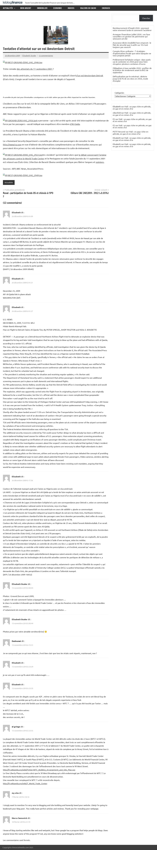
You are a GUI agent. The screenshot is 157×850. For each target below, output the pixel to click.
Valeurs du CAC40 (88, 8)
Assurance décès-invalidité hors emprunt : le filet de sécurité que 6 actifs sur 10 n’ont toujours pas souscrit (132, 44)
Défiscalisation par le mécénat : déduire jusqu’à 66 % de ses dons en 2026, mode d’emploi (130, 78)
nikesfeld (117, 112)
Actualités (8, 8)
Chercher (146, 18)
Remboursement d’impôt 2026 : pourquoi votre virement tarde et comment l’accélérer (132, 29)
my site (15, 793)
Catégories (119, 92)
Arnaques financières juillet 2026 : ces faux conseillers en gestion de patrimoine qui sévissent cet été (131, 36)
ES (114, 119)
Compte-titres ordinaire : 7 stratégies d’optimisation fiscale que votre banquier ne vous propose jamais (132, 53)
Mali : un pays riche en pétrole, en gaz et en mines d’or (132, 107)
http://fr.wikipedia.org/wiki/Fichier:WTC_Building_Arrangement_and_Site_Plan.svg (39, 769)
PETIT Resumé (119, 131)
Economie (57, 8)
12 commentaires (46, 55)
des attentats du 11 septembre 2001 (35, 69)
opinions (100, 162)
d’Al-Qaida (75, 124)
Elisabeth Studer (29, 55)
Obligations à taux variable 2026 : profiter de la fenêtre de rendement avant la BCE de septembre (132, 70)
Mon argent (25, 8)
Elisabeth (16, 212)
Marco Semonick (19, 818)
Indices (71, 8)
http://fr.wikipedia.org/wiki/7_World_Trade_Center (25, 783)
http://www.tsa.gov (12, 144)
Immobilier (42, 8)
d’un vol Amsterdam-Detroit (89, 75)
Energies (106, 8)
